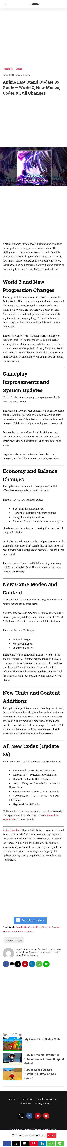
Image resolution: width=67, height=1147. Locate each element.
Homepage (8, 68)
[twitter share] (12, 963)
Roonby (34, 4)
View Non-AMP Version (44, 1129)
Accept (51, 1135)
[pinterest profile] (38, 1116)
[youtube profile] (46, 1116)
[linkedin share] (32, 964)
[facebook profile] (29, 1116)
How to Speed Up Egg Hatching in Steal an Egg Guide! (40, 1074)
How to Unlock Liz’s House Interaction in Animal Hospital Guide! (44, 1059)
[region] (33, 122)
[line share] (46, 964)
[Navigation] (4, 4)
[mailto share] (17, 964)
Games (19, 68)
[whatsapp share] (39, 964)
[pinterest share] (25, 964)
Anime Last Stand (12, 830)
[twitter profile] (21, 1116)
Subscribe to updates (33, 920)
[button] (7, 1143)
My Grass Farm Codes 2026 (42, 1039)
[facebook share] (6, 964)
